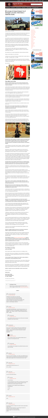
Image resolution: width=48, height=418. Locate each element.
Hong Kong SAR (33, 34)
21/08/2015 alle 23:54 (12, 354)
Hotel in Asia (32, 35)
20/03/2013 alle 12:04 (12, 372)
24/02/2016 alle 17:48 (12, 326)
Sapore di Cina (24, 4)
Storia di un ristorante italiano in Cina (19, 237)
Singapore (32, 41)
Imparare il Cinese (33, 36)
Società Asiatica (33, 42)
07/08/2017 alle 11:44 (13, 316)
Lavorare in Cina (33, 39)
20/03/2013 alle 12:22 (12, 363)
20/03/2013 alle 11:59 (12, 396)
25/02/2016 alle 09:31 (13, 335)
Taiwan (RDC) (32, 43)
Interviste (32, 38)
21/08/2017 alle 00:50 (13, 344)
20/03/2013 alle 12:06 (13, 378)
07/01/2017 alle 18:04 (12, 307)
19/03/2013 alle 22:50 (12, 404)
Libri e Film (32, 40)
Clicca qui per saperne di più (24, 286)
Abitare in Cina (32, 29)
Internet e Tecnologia (33, 37)
